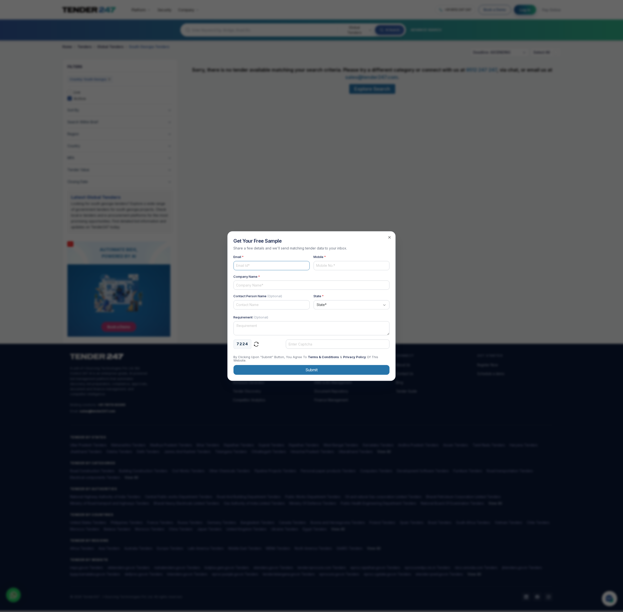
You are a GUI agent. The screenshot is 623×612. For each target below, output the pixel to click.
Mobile (319, 257)
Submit (311, 369)
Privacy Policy (354, 357)
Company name (246, 276)
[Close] (390, 237)
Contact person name (257, 296)
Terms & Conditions (323, 357)
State (318, 296)
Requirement (250, 317)
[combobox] (351, 304)
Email (238, 257)
